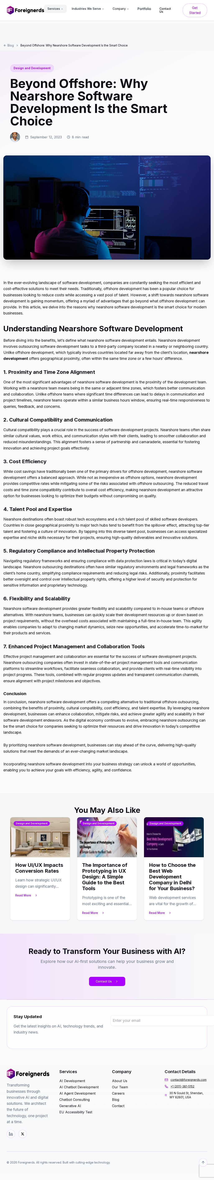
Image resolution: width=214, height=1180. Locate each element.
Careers (118, 1093)
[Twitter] (22, 1134)
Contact (118, 1106)
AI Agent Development (77, 1093)
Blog (11, 45)
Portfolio (144, 9)
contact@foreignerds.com (188, 1079)
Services (53, 8)
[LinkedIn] (11, 1134)
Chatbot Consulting (74, 1099)
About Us (119, 1081)
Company (119, 8)
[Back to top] (203, 1162)
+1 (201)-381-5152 (182, 1086)
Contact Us (104, 981)
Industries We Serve (86, 8)
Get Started (195, 10)
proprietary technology (67, 585)
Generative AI (70, 1106)
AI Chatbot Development (79, 1087)
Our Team (120, 1087)
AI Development (72, 1081)
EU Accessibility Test (75, 1112)
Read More (23, 895)
